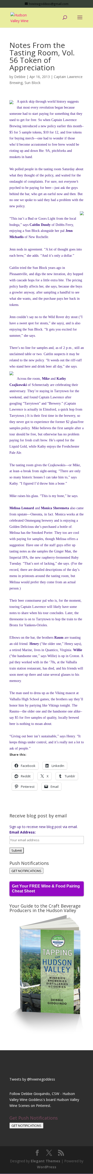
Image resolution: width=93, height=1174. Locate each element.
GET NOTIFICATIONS (26, 871)
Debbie (20, 76)
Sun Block (32, 82)
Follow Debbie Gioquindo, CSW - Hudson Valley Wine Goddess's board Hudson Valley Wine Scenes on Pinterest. (44, 1099)
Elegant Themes (45, 1161)
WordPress (46, 1167)
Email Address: (22, 832)
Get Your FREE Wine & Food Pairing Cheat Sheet (46, 888)
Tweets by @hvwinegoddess (32, 1079)
